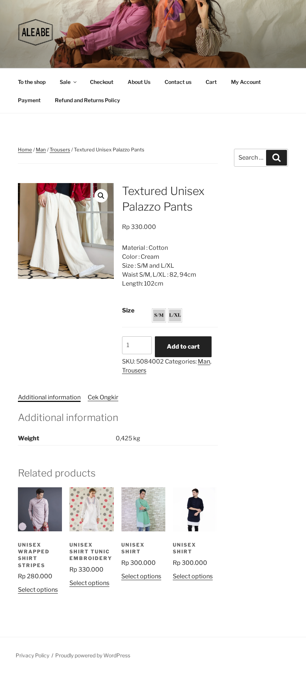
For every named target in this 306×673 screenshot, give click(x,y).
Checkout (101, 82)
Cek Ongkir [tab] (103, 397)
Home (25, 149)
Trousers (60, 149)
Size (128, 310)
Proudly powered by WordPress (92, 655)
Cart (211, 82)
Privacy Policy (32, 655)
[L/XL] (175, 315)
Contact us (178, 82)
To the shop (32, 82)
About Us (139, 82)
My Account (246, 82)
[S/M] (159, 315)
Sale (65, 82)
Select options (38, 589)
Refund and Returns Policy (87, 100)
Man (41, 149)
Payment (29, 100)
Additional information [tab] (49, 397)
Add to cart (183, 346)
